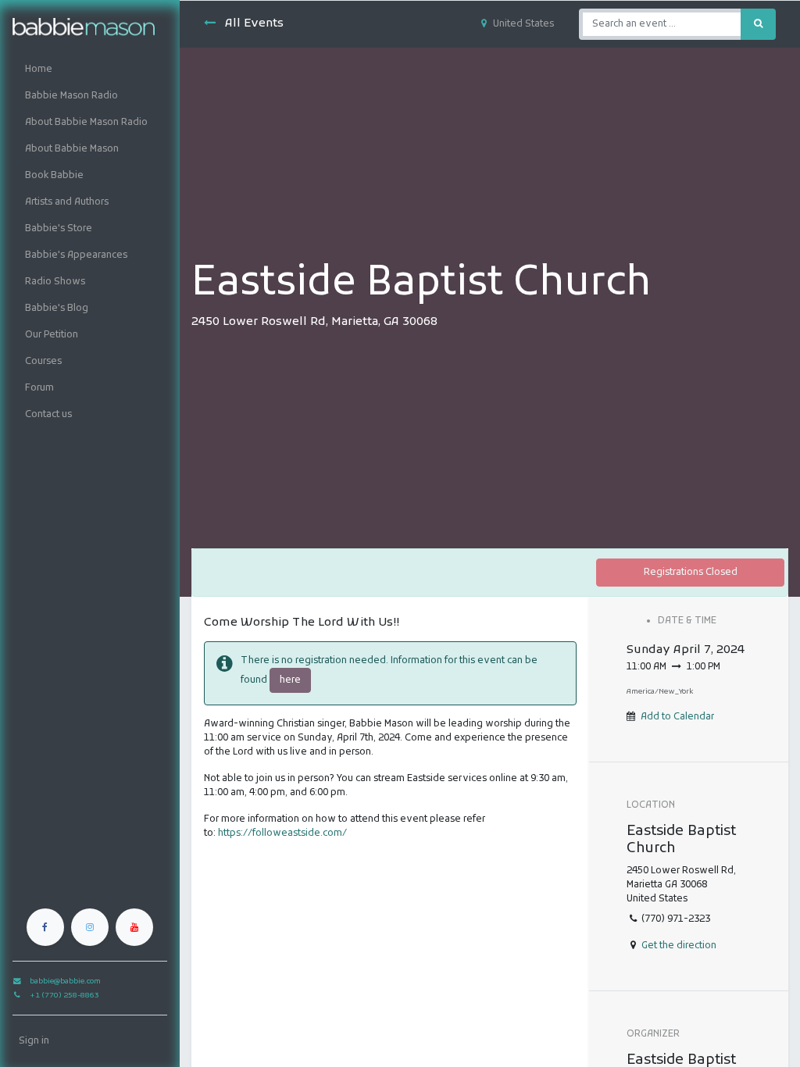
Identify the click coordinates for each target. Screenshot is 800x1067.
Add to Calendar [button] (677, 717)
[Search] (758, 24)
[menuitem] (89, 69)
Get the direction (678, 946)
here (290, 680)
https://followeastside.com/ (282, 833)
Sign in (34, 1041)
